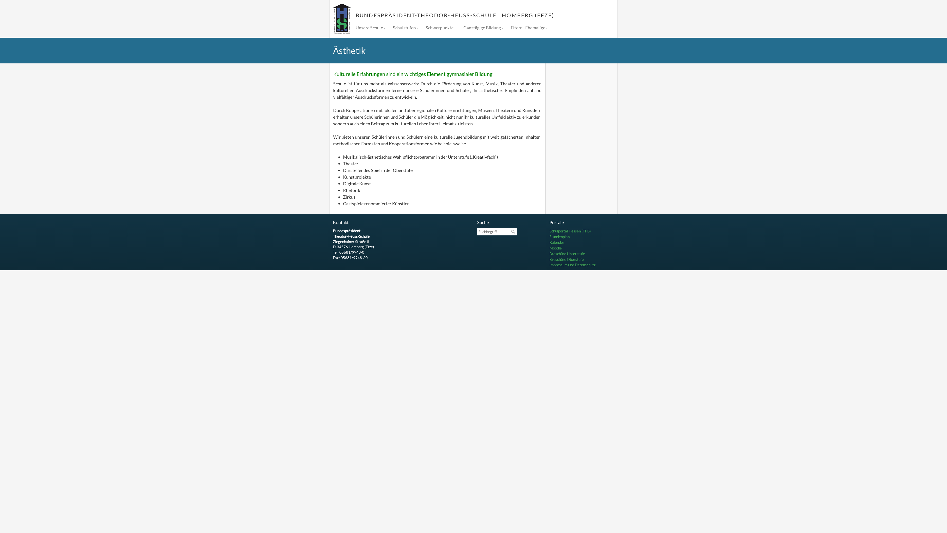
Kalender (556, 242)
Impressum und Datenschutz (572, 265)
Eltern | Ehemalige (528, 27)
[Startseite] (342, 19)
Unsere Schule (369, 27)
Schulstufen (404, 27)
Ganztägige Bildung (482, 27)
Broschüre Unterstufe (567, 253)
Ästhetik (349, 50)
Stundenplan (559, 236)
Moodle (555, 248)
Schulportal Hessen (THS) (570, 231)
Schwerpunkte (440, 27)
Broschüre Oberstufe (566, 259)
